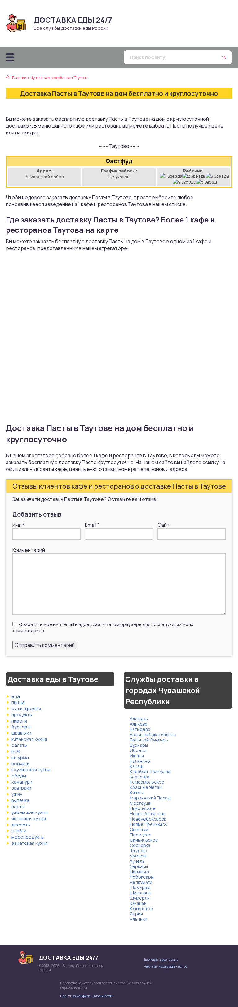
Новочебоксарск (148, 819)
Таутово (138, 850)
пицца (18, 702)
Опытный (139, 829)
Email (92, 524)
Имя (18, 524)
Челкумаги (141, 882)
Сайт (163, 524)
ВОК (15, 751)
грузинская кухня (30, 769)
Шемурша (140, 887)
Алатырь (139, 719)
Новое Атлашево (147, 814)
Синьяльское (144, 840)
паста (17, 806)
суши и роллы (26, 708)
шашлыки (21, 733)
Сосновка (140, 845)
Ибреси (138, 750)
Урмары (138, 856)
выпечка (20, 800)
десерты (21, 824)
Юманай (138, 903)
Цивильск (140, 872)
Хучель (137, 861)
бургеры (20, 726)
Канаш (136, 766)
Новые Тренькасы (149, 824)
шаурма (20, 757)
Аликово (139, 724)
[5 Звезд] (206, 182)
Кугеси (137, 792)
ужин (17, 794)
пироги (19, 721)
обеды (18, 775)
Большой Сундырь (149, 740)
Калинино (140, 761)
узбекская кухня (29, 812)
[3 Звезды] (217, 176)
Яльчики (138, 919)
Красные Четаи (146, 787)
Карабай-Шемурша (150, 771)
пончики (20, 763)
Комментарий (28, 550)
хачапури (21, 782)
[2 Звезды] (194, 176)
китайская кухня (29, 739)
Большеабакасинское (153, 734)
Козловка (139, 777)
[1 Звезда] (171, 176)
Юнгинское (141, 908)
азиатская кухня (29, 843)
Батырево (140, 729)
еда (15, 696)
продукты (22, 714)
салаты (19, 745)
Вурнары (139, 745)
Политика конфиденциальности (86, 995)
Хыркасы (139, 866)
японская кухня (28, 818)
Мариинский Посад (150, 798)
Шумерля (140, 898)
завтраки (21, 788)
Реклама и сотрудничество (165, 966)
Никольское (143, 808)
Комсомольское (147, 782)
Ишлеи (137, 756)
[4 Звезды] (184, 182)
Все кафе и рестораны (161, 959)
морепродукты (27, 837)
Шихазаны (140, 893)
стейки (18, 830)
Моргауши (141, 803)
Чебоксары (142, 877)
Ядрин (136, 914)
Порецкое (141, 835)
